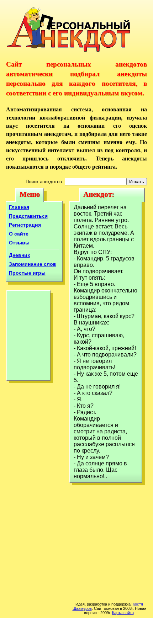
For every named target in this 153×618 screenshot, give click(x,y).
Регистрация (25, 225)
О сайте (18, 234)
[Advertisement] (28, 337)
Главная (19, 207)
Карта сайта (123, 613)
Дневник (19, 255)
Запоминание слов (32, 264)
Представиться (28, 216)
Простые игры (27, 273)
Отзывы (19, 242)
